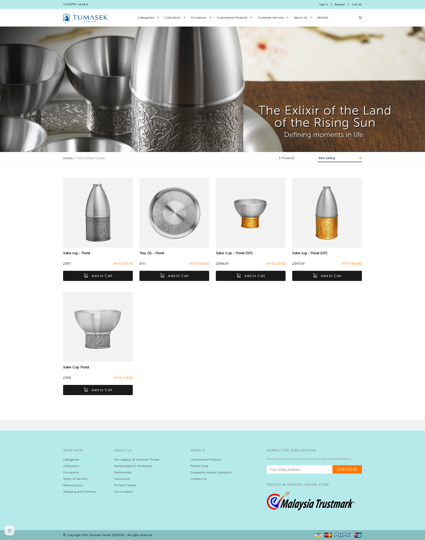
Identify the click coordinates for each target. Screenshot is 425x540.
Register (340, 4)
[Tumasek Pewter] (85, 17)
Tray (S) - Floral (151, 253)
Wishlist (322, 17)
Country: (70, 4)
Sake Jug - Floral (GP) (309, 253)
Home (68, 158)
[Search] (360, 18)
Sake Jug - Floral (76, 253)
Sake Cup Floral (76, 367)
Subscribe (347, 469)
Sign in (323, 4)
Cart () (357, 4)
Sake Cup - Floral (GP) (234, 253)
